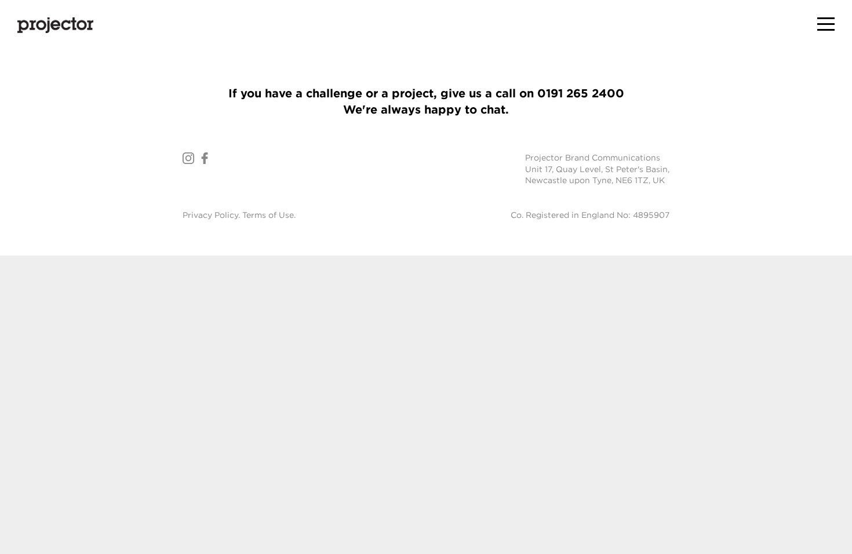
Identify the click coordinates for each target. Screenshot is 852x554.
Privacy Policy (210, 215)
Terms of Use (268, 215)
